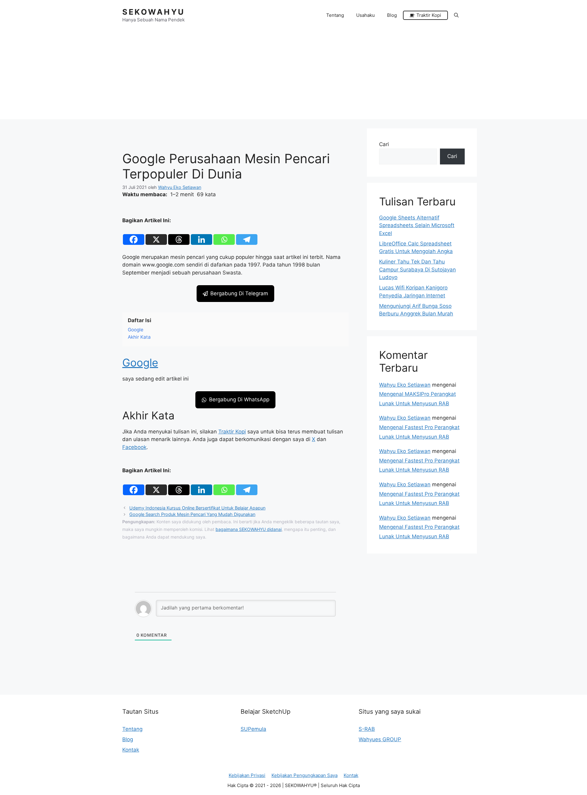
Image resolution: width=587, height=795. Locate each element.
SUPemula (253, 729)
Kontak (130, 750)
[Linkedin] (201, 235)
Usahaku (365, 15)
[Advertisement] (293, 76)
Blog (392, 15)
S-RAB (367, 729)
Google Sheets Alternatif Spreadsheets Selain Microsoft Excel (416, 225)
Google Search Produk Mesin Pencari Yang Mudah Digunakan (192, 514)
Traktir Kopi (232, 432)
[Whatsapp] (224, 235)
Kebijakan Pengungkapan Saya (304, 775)
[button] (456, 15)
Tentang (335, 15)
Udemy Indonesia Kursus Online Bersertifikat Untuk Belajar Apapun (197, 507)
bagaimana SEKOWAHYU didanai (249, 529)
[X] (156, 235)
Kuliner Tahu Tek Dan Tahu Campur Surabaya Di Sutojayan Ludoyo (417, 269)
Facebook (134, 447)
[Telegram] (246, 235)
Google (140, 362)
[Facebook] (133, 235)
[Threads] (179, 235)
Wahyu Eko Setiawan (404, 385)
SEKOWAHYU (153, 12)
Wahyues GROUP (380, 739)
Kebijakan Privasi (247, 775)
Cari (384, 144)
